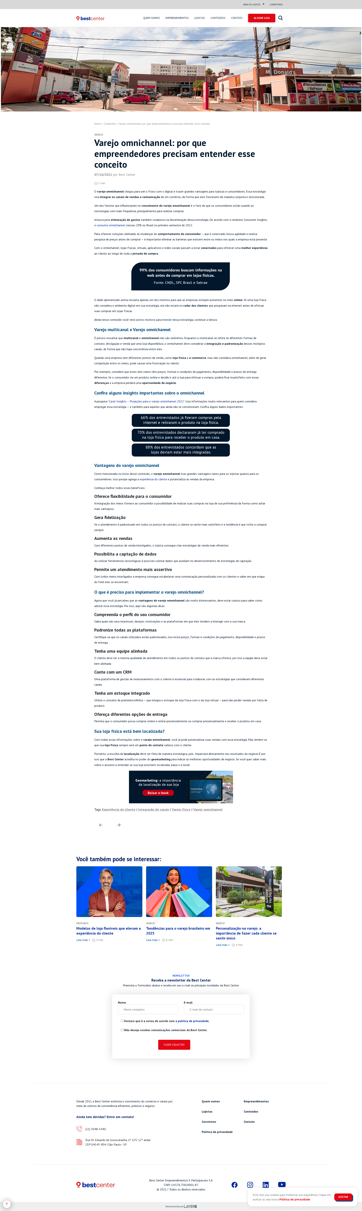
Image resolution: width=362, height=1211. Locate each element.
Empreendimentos (177, 18)
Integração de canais (153, 809)
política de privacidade (193, 1021)
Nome (122, 1002)
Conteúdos (218, 18)
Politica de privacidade (294, 1199)
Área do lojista (251, 4)
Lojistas (199, 18)
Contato (236, 18)
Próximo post (99, 823)
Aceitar (343, 1197)
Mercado (82, 923)
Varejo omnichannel (207, 809)
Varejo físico (181, 809)
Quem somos (151, 18)
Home (97, 123)
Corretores (276, 4)
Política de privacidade (217, 1132)
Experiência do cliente (118, 809)
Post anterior (117, 823)
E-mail (188, 1002)
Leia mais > (83, 940)
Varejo (98, 134)
